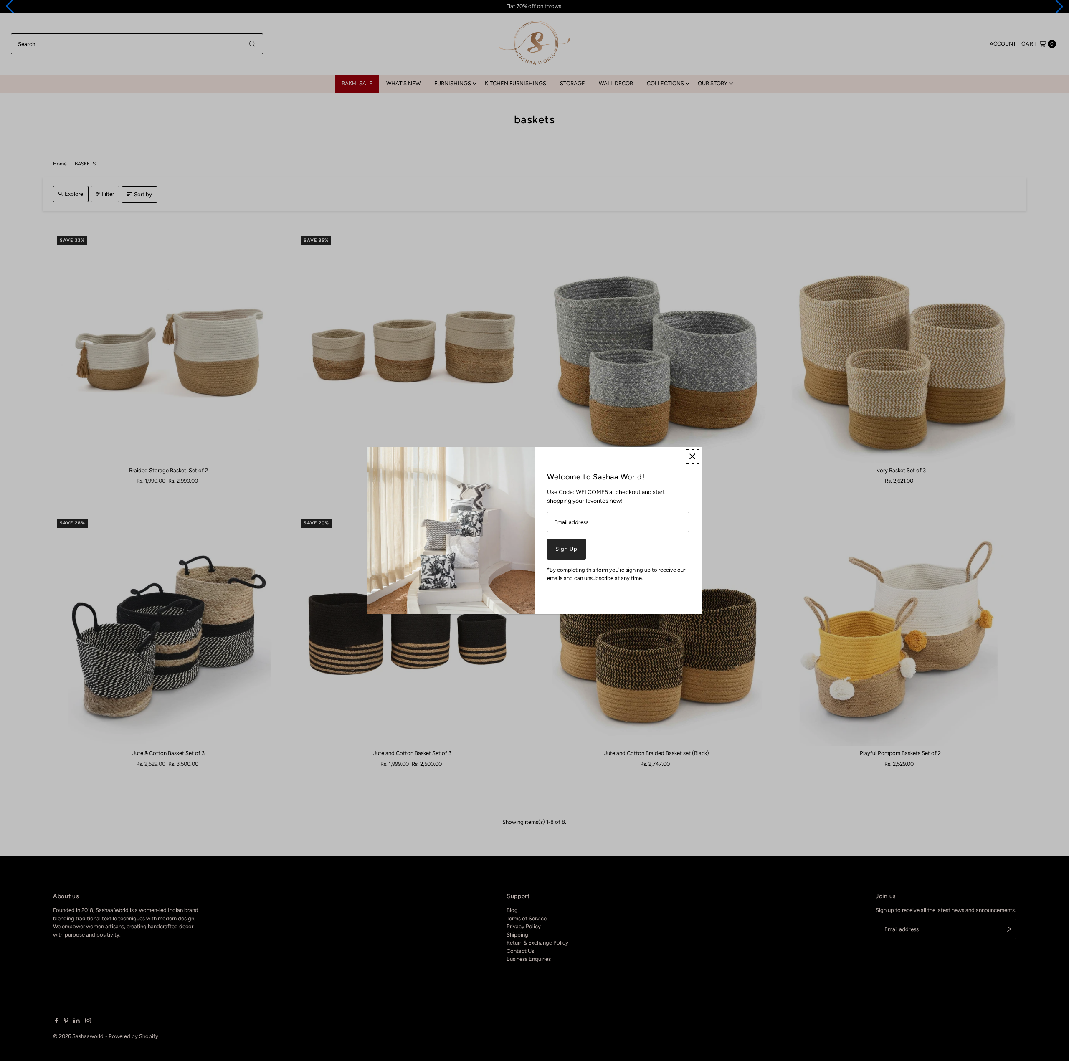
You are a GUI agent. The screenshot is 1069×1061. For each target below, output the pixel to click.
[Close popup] (692, 456)
